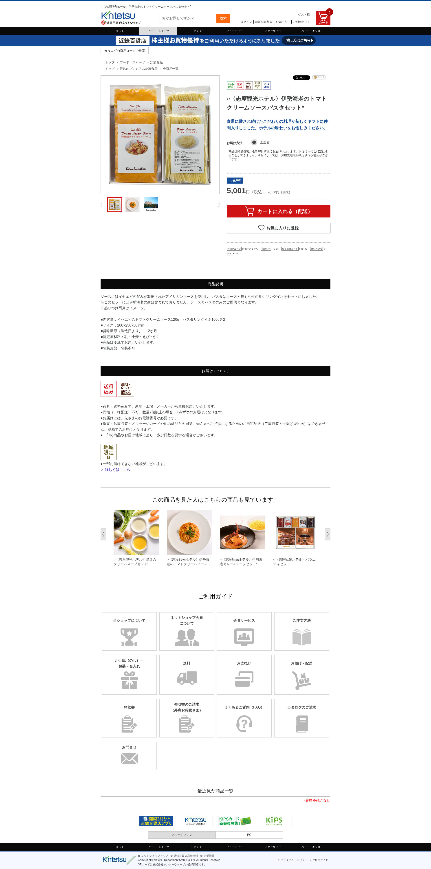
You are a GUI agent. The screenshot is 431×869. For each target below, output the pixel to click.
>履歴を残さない (316, 800)
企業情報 (209, 855)
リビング (196, 31)
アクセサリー (273, 31)
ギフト (120, 31)
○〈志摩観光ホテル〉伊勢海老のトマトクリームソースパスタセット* (189, 561)
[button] (103, 534)
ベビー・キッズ (310, 31)
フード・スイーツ (158, 31)
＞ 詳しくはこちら (115, 470)
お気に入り (282, 22)
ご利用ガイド (301, 22)
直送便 (264, 142)
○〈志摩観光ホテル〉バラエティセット (294, 561)
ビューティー (234, 31)
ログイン (246, 22)
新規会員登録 (264, 22)
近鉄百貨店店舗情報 (186, 855)
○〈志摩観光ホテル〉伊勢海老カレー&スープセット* (241, 561)
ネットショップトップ (154, 855)
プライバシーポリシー (294, 860)
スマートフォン (182, 834)
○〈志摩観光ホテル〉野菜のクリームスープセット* (135, 561)
